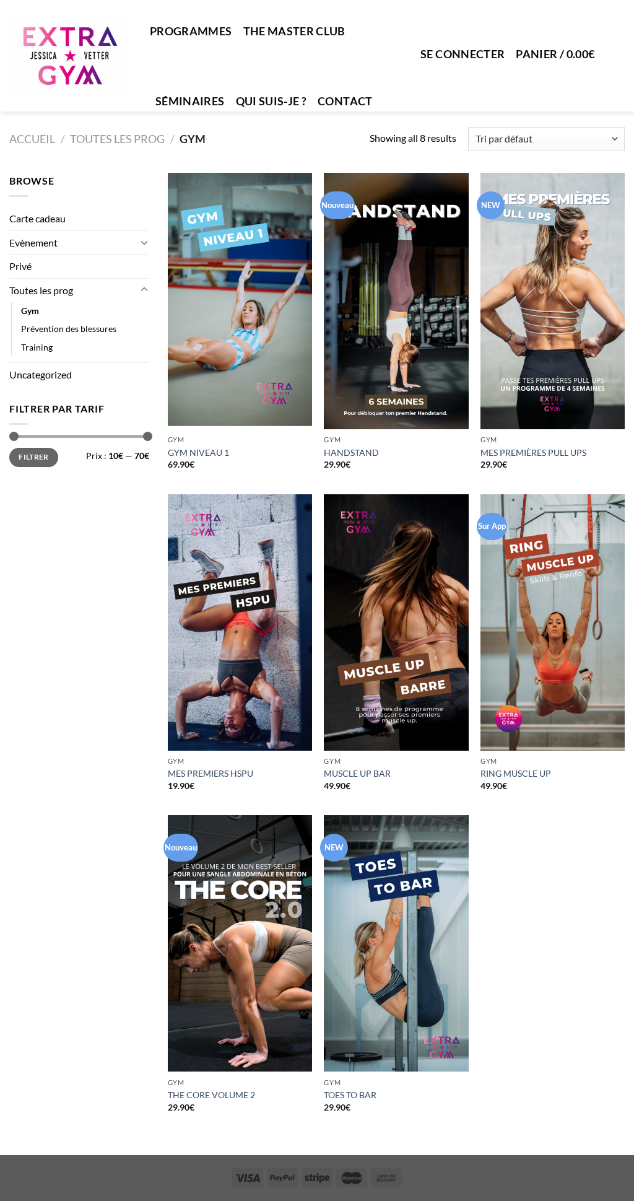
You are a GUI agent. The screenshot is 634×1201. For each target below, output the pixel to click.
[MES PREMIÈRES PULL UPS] (552, 301)
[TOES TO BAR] (396, 943)
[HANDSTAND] (396, 301)
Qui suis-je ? (271, 101)
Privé (20, 266)
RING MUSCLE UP (515, 773)
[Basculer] (144, 242)
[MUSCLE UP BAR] (396, 622)
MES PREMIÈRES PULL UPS (533, 452)
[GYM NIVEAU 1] (240, 301)
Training (37, 347)
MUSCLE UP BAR (357, 773)
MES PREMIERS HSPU (210, 773)
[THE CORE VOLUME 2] (240, 943)
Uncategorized (40, 374)
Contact (345, 101)
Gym (30, 310)
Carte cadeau (37, 218)
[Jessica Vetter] (70, 55)
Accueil (32, 139)
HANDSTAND (351, 452)
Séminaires (190, 101)
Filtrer (34, 456)
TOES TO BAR (350, 1095)
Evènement (33, 242)
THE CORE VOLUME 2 (211, 1095)
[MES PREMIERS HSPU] (240, 622)
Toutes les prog (117, 139)
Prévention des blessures (68, 328)
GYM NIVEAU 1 (198, 452)
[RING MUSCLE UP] (552, 622)
